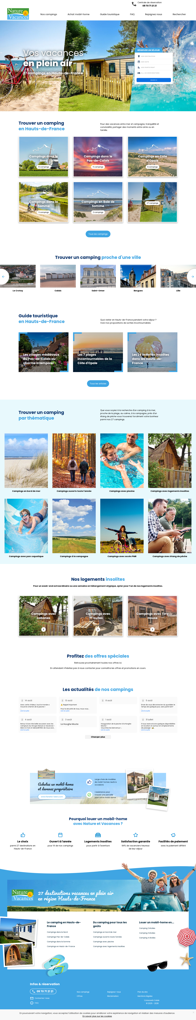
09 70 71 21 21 (150, 4)
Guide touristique (109, 14)
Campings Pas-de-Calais (58, 937)
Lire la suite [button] (24, 711)
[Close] (193, 1012)
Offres (79, 996)
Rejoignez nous (153, 14)
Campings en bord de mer (105, 932)
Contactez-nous (42, 998)
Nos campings (83, 992)
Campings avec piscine (103, 941)
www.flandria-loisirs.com (52, 796)
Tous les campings (98, 234)
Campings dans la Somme (58, 941)
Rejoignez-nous (114, 992)
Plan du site (142, 992)
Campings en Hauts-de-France (61, 946)
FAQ (132, 14)
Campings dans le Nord (57, 932)
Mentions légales (144, 996)
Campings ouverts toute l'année (107, 937)
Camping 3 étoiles (147, 933)
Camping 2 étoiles (147, 928)
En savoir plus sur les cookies (97, 1016)
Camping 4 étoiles (147, 937)
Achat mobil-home (78, 14)
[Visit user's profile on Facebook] (22, 700)
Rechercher (179, 14)
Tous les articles (98, 383)
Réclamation (113, 996)
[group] (136, 280)
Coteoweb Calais (151, 1000)
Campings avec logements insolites (109, 946)
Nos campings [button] (48, 14)
